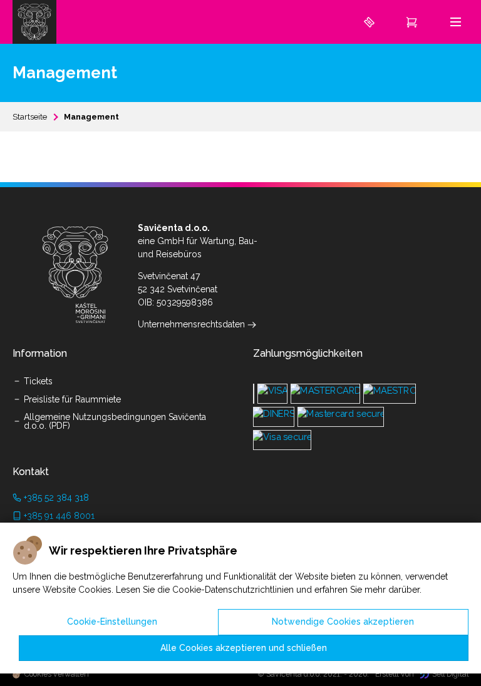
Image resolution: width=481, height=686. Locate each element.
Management (91, 116)
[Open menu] (455, 21)
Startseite (30, 116)
